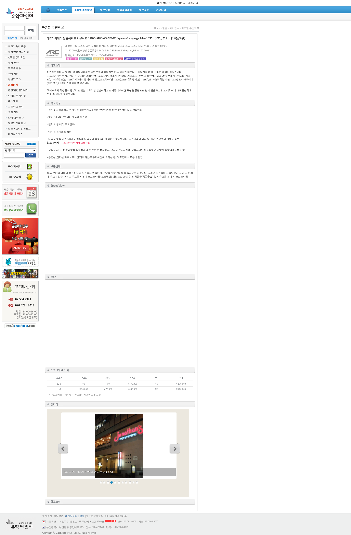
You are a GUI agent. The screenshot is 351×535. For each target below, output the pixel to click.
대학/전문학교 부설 (18, 51)
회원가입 (193, 2)
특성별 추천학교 (83, 10)
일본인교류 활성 (17, 123)
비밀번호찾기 (26, 38)
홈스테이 (13, 101)
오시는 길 (180, 2)
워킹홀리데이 (124, 10)
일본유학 (105, 10)
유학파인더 (165, 2)
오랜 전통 (13, 112)
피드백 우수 (14, 68)
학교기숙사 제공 (17, 46)
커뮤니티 (161, 10)
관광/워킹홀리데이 (18, 90)
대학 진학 (13, 62)
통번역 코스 (14, 79)
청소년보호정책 (94, 516)
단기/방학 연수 (16, 117)
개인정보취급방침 (74, 516)
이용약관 (58, 516)
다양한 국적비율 (17, 95)
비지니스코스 (15, 134)
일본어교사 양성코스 (19, 128)
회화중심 (13, 84)
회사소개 (47, 516)
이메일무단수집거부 (116, 516)
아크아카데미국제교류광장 (75, 142)
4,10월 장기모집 (16, 57)
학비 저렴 (13, 73)
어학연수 (62, 10)
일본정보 (144, 10)
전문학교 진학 (15, 106)
